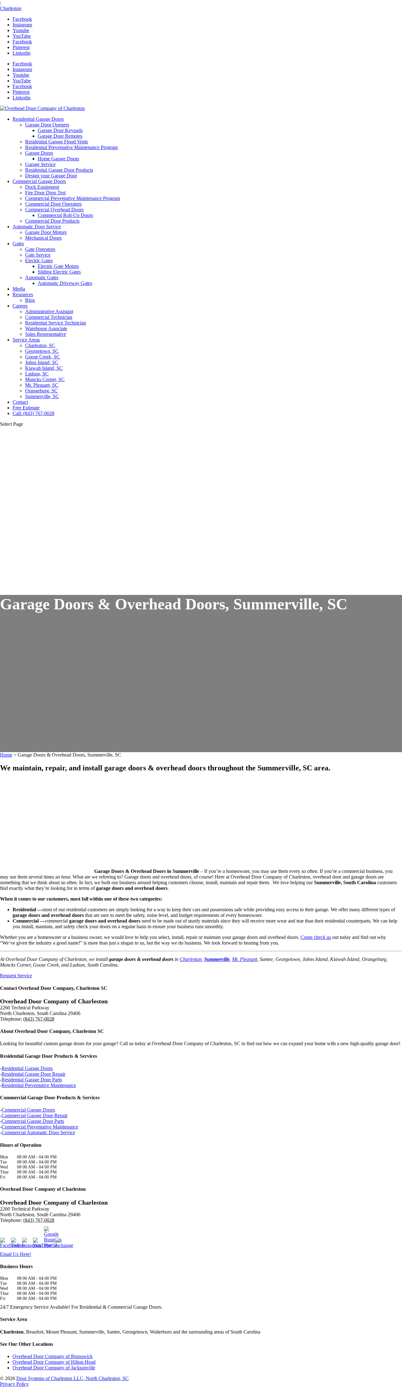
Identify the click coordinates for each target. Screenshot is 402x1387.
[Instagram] (26, 1243)
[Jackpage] (59, 1243)
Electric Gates (39, 260)
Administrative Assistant (49, 311)
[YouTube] (37, 1243)
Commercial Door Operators (53, 204)
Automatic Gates (41, 277)
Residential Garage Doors (38, 119)
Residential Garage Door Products (59, 170)
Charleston (10, 8)
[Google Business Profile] (48, 1237)
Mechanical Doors (43, 238)
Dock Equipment (42, 187)
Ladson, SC (37, 373)
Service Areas (26, 339)
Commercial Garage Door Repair (35, 1115)
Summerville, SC (42, 396)
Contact (20, 402)
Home (6, 754)
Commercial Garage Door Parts (33, 1121)
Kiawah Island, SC (44, 368)
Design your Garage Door (51, 175)
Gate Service (38, 255)
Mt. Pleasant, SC (41, 385)
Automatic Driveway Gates (65, 283)
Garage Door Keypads (60, 130)
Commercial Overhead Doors (54, 209)
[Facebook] (4, 1243)
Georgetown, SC (42, 351)
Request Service (16, 975)
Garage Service (40, 164)
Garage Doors (39, 153)
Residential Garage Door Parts (32, 1079)
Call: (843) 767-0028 (33, 413)
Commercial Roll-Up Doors (65, 215)
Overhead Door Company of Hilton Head (54, 1362)
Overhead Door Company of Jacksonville (54, 1367)
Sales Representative (45, 334)
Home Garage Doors (58, 158)
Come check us (316, 937)
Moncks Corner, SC (45, 379)
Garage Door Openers (47, 124)
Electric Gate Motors (58, 266)
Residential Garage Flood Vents (56, 141)
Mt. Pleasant (244, 959)
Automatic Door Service (37, 226)
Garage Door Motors (46, 232)
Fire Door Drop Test (45, 192)
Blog (30, 300)
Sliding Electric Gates (59, 272)
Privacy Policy (14, 1384)
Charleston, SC (40, 345)
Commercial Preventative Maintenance (40, 1126)
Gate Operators (40, 249)
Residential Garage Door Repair (33, 1074)
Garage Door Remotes (60, 136)
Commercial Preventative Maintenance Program (72, 198)
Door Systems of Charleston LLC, (72, 1378)
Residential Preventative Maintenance (39, 1085)
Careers (20, 305)
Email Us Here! (15, 1254)
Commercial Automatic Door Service (38, 1132)
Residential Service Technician (55, 322)
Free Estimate (26, 407)
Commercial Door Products (52, 221)
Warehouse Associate (46, 328)
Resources (23, 294)
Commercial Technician (48, 317)
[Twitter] (15, 1243)
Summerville (217, 959)
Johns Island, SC (41, 362)
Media (19, 288)
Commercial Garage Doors (39, 181)
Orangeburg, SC (41, 390)
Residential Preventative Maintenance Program (71, 147)
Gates (18, 243)
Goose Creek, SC (42, 356)
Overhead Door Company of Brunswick (53, 1356)
